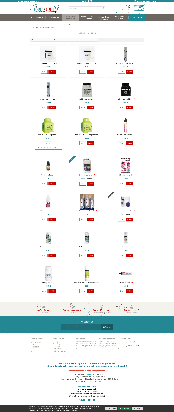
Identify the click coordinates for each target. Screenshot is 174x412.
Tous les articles (36, 25)
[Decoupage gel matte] (48, 61)
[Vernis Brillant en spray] (126, 61)
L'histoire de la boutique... (107, 342)
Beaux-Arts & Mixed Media (70, 17)
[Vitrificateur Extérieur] (126, 97)
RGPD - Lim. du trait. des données (86, 343)
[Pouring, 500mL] (48, 281)
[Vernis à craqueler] (48, 245)
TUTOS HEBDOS (137, 17)
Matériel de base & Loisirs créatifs (86, 17)
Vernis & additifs (65, 25)
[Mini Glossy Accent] (48, 209)
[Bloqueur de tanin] (87, 173)
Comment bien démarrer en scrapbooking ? (108, 346)
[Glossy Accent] (126, 173)
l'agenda (89, 374)
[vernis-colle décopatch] (48, 133)
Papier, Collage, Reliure (120, 17)
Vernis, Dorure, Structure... (50, 25)
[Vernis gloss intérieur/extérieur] (126, 245)
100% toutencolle (37, 17)
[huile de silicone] (126, 281)
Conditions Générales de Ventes (86, 342)
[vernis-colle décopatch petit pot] (87, 133)
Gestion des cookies (82, 349)
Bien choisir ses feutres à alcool (109, 349)
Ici (31, 352)
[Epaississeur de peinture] (126, 209)
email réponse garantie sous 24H (147, 1)
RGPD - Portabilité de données (85, 347)
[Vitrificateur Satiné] (87, 97)
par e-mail (34, 350)
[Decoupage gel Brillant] (87, 61)
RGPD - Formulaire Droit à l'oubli (86, 345)
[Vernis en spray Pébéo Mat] (87, 209)
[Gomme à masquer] (126, 133)
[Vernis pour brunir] (48, 173)
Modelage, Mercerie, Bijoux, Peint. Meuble (103, 17)
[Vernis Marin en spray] (48, 97)
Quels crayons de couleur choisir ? (110, 343)
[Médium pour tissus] (87, 245)
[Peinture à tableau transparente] (87, 281)
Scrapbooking (54, 17)
